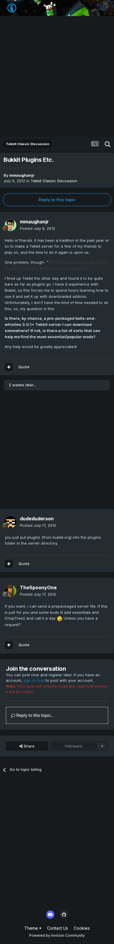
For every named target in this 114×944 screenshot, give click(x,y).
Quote (24, 366)
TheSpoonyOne (38, 587)
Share (28, 746)
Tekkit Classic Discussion (54, 180)
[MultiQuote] (9, 367)
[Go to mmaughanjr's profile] (10, 225)
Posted (37, 228)
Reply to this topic (57, 199)
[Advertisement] (57, 77)
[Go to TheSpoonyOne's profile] (10, 591)
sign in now (33, 680)
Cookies (82, 928)
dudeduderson (37, 518)
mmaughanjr (21, 175)
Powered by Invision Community (57, 935)
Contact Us (57, 928)
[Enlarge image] (60, 618)
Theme (31, 928)
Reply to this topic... (34, 715)
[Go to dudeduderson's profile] (10, 522)
